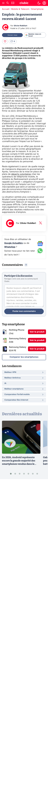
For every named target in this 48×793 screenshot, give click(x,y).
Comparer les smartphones (24, 357)
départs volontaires (21, 174)
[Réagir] (5, 41)
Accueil (5, 9)
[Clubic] (24, 3)
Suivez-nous (12, 35)
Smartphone (37, 9)
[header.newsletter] (12, 3)
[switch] (39, 3)
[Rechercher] (7, 3)
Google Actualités (13, 243)
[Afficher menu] (3, 3)
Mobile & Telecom (20, 9)
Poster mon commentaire (24, 311)
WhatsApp (9, 247)
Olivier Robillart (20, 26)
